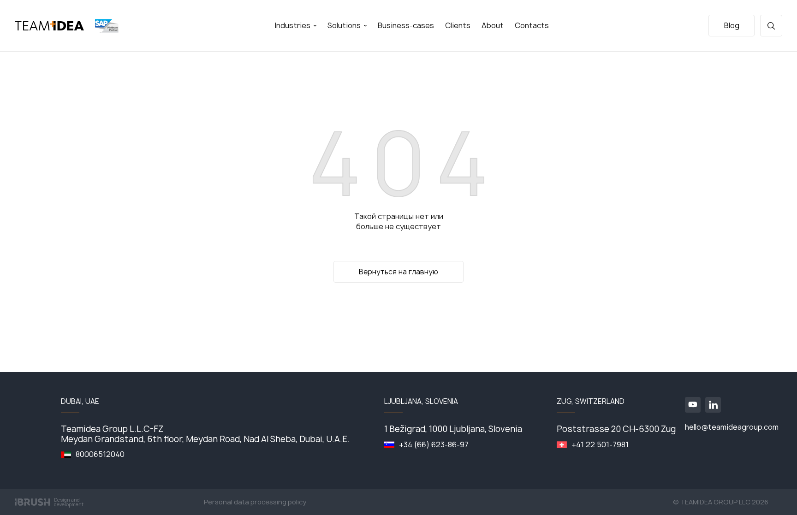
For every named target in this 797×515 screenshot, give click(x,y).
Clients (457, 25)
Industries (293, 25)
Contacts (532, 25)
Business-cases (406, 25)
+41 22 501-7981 (600, 445)
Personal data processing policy (255, 502)
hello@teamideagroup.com (732, 427)
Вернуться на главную (398, 272)
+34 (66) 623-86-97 (434, 445)
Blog (731, 25)
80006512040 (100, 454)
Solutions (345, 25)
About (493, 25)
